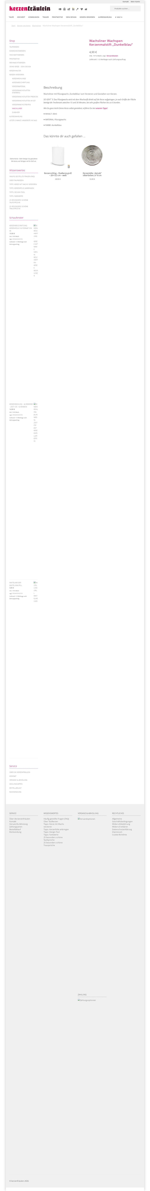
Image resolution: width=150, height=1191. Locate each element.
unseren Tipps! (101, 108)
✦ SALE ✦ (118, 17)
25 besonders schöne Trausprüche (18, 207)
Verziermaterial (18, 86)
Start (13, 26)
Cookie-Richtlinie (119, 834)
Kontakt (126, 1)
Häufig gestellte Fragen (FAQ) (22, 176)
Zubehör (16, 112)
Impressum (117, 832)
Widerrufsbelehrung (121, 824)
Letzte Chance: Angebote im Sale (23, 120)
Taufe (11, 17)
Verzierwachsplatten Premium (25, 97)
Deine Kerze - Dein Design (20, 66)
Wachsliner (36, 26)
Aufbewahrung (105, 17)
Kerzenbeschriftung (21, 82)
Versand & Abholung (18, 780)
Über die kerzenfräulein (19, 772)
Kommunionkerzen (17, 51)
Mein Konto (135, 1)
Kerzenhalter (15, 70)
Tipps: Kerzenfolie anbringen (21, 188)
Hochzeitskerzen (16, 55)
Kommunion (33, 17)
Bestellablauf (15, 788)
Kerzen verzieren (87, 17)
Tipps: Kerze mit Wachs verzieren (23, 184)
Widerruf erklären (120, 826)
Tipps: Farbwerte (16, 196)
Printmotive (57, 17)
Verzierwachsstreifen (21, 104)
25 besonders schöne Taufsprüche (18, 201)
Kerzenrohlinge (19, 78)
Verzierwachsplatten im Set (24, 100)
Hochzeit (21, 17)
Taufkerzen (14, 47)
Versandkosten (112, 56)
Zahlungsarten (15, 784)
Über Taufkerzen (16, 180)
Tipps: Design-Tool (17, 192)
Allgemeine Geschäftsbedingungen (122, 820)
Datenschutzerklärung (122, 829)
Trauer (46, 17)
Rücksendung (15, 792)
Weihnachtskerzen (17, 63)
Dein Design (71, 17)
